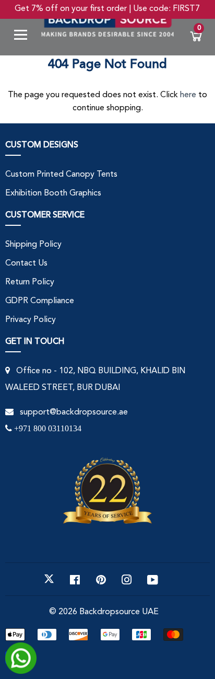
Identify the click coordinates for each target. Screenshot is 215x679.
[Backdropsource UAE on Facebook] (74, 579)
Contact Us (26, 263)
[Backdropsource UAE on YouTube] (152, 579)
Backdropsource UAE (119, 612)
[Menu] (24, 36)
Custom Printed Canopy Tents (61, 174)
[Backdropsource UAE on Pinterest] (100, 579)
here (188, 95)
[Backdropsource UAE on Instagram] (127, 579)
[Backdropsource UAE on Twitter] (49, 579)
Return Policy (29, 282)
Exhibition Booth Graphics (53, 193)
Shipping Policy (33, 244)
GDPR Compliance (39, 301)
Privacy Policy (30, 320)
